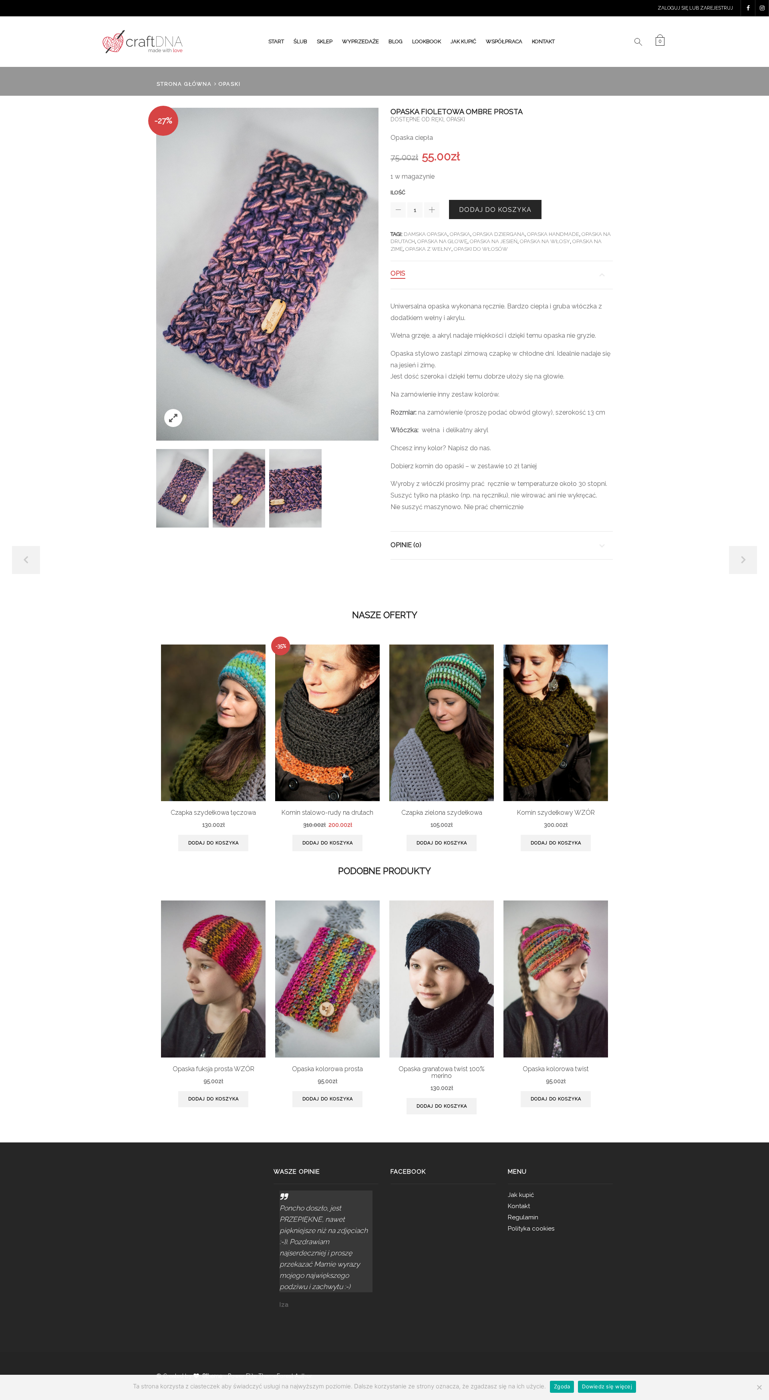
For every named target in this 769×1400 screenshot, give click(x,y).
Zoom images (173, 418)
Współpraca (504, 41)
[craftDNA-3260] (295, 488)
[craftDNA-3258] (182, 488)
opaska (460, 234)
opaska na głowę (442, 241)
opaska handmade (553, 234)
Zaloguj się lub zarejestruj (695, 8)
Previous (26, 560)
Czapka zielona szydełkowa (441, 812)
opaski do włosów (481, 249)
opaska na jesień (493, 241)
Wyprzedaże (360, 41)
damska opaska (425, 234)
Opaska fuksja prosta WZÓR (213, 1069)
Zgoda (562, 1386)
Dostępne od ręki (417, 119)
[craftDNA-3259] (239, 488)
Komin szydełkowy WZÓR (556, 812)
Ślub (300, 41)
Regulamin (523, 1217)
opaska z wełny (428, 249)
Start (276, 41)
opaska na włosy (545, 241)
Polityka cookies (531, 1228)
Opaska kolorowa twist (556, 1069)
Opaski (230, 84)
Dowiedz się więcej (607, 1386)
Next (743, 560)
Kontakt (543, 41)
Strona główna (184, 84)
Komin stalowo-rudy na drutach (327, 812)
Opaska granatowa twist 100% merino (442, 1073)
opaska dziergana (499, 234)
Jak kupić (463, 41)
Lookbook (426, 41)
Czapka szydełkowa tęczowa (213, 812)
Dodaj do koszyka (495, 210)
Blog (396, 41)
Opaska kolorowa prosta (327, 1069)
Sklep (324, 41)
